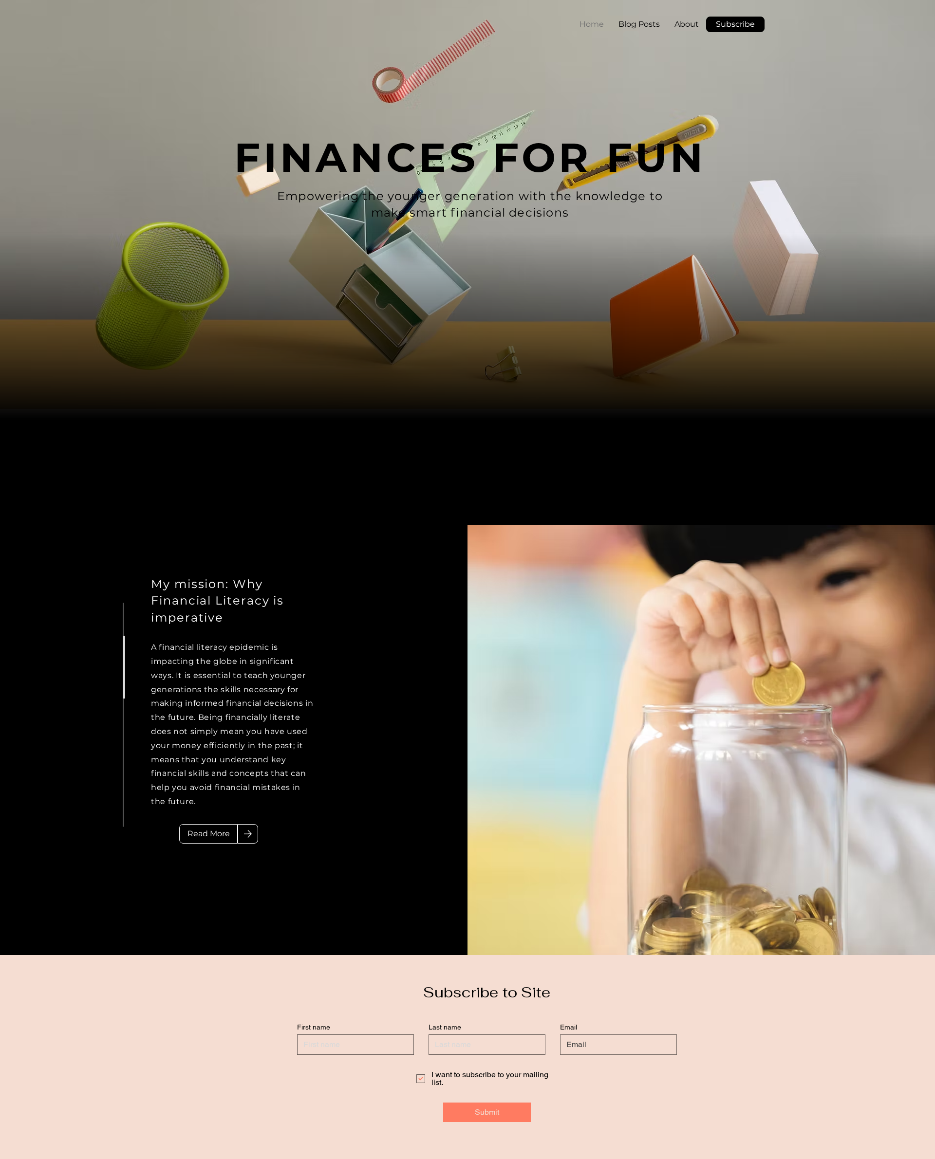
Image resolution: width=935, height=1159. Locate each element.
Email (568, 1027)
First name (313, 1027)
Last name (445, 1027)
